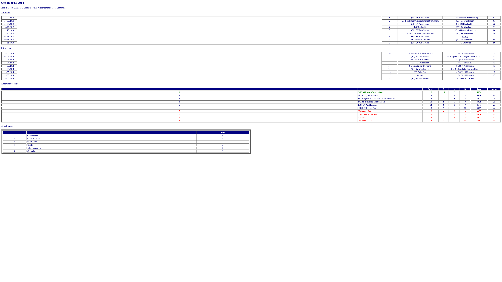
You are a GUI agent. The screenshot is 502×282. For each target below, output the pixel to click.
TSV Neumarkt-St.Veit (420, 40)
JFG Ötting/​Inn (465, 43)
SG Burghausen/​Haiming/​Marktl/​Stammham (420, 21)
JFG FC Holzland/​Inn (465, 24)
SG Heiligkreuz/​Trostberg (465, 30)
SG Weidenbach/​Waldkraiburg (465, 18)
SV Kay (465, 36)
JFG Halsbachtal (420, 27)
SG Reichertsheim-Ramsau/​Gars (420, 33)
